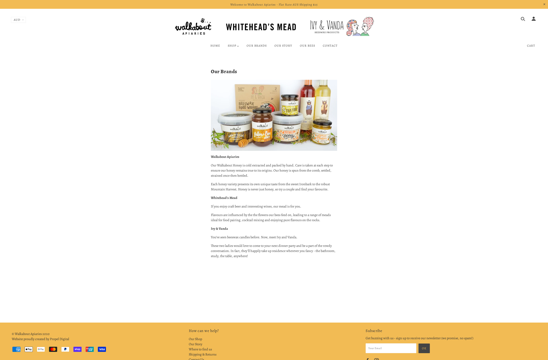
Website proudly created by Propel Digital (40, 339)
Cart (531, 46)
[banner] (274, 26)
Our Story (195, 344)
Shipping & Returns (202, 354)
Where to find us (200, 349)
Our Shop (195, 339)
